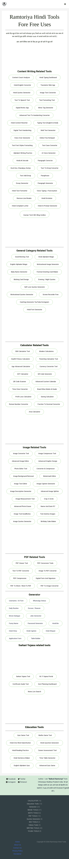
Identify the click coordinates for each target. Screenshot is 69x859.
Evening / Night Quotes (46, 279)
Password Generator (35, 623)
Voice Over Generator (22, 138)
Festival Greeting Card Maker (47, 272)
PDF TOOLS (33, 816)
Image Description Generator (20, 491)
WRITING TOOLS (33, 828)
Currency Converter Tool (48, 366)
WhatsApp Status (39, 601)
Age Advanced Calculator (21, 366)
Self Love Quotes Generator (34, 287)
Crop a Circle (49, 499)
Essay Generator (22, 183)
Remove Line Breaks (24, 198)
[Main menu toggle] (65, 4)
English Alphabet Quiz (22, 765)
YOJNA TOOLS (33, 831)
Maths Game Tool (45, 735)
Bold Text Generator (48, 130)
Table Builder (35, 638)
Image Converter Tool (21, 453)
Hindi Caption (31, 631)
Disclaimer (17, 854)
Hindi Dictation (47, 198)
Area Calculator (34, 412)
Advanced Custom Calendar (45, 381)
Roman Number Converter (18, 404)
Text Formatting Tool (47, 100)
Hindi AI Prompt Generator (47, 206)
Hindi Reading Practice (20, 750)
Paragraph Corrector (45, 160)
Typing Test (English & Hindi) (47, 123)
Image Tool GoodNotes (22, 514)
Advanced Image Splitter (50, 491)
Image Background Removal (23, 476)
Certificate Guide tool (21, 684)
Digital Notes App (22, 108)
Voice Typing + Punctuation (47, 191)
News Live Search (34, 692)
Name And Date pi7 (48, 506)
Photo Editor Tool (20, 469)
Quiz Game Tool (23, 735)
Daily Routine (14, 608)
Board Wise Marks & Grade (47, 389)
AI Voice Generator (49, 153)
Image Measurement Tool (25, 499)
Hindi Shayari (51, 631)
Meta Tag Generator (45, 108)
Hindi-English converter (22, 85)
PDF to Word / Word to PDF (20, 586)
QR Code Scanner (19, 381)
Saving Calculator (47, 397)
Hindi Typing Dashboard (48, 77)
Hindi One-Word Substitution (20, 743)
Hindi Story (13, 631)
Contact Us (17, 848)
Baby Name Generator (19, 272)
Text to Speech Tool (22, 100)
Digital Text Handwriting (22, 130)
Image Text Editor (20, 484)
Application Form (15, 638)
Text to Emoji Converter (49, 168)
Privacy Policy (17, 851)
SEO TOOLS (33, 822)
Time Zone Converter (20, 389)
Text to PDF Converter (20, 571)
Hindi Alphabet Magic (46, 257)
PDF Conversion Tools (45, 563)
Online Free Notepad (47, 138)
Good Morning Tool (22, 257)
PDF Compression (19, 578)
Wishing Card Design (21, 279)
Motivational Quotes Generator (22, 294)
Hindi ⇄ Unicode (22, 160)
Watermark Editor (49, 476)
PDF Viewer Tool (22, 563)
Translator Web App (48, 85)
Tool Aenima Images (47, 514)
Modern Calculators (46, 351)
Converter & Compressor (46, 469)
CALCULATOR (33, 801)
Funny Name (13, 623)
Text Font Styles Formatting (22, 145)
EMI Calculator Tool (22, 351)
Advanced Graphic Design (47, 461)
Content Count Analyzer (21, 77)
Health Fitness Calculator (20, 359)
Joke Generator (35, 616)
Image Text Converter (48, 93)
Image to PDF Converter (48, 571)
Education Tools (33, 804)
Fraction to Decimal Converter (49, 404)
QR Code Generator (45, 374)
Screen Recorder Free (50, 294)
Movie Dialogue (14, 616)
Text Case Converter (49, 145)
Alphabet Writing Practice (22, 153)
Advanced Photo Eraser (22, 506)
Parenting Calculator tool (48, 359)
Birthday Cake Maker (48, 521)
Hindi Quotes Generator (21, 93)
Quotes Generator (33, 819)
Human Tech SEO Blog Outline (34, 215)
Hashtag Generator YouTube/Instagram (34, 302)
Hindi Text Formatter (19, 191)
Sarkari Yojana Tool (23, 676)
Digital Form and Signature (46, 578)
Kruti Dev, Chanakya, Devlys (21, 168)
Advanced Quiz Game (47, 765)
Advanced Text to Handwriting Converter (34, 115)
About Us (17, 845)
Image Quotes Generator (22, 521)
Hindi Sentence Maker (22, 758)
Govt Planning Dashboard (47, 684)
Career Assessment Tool (47, 750)
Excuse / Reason (34, 608)
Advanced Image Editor (20, 461)
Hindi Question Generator (49, 743)
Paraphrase (45, 176)
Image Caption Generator (46, 484)
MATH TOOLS (33, 813)
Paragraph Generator (45, 183)
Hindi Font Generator (34, 309)
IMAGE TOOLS (33, 810)
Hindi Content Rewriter (19, 123)
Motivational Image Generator (48, 264)
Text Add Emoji (25, 176)
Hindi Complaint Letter (20, 206)
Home (17, 842)
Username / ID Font (16, 601)
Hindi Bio (55, 623)
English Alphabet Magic (18, 264)
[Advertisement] (34, 57)
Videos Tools (33, 825)
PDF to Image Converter (50, 586)
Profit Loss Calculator (23, 397)
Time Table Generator (47, 758)
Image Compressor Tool (47, 453)
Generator (32, 807)
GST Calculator (22, 374)
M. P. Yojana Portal (46, 676)
